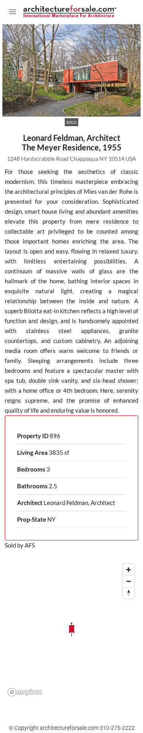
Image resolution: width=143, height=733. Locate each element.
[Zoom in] (128, 569)
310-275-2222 (117, 728)
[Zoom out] (128, 581)
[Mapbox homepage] (24, 692)
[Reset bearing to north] (128, 592)
